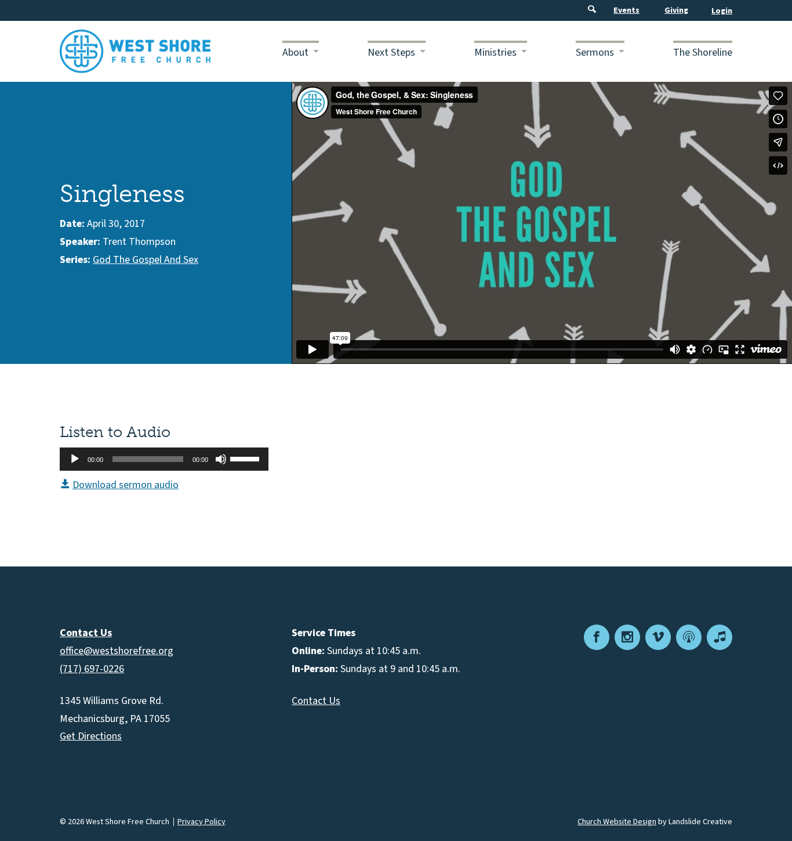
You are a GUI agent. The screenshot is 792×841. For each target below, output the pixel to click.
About (295, 52)
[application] (164, 459)
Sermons (595, 52)
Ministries (495, 52)
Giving (676, 10)
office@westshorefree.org (116, 651)
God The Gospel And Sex (145, 259)
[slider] (246, 457)
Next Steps (391, 52)
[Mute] (221, 459)
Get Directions (91, 736)
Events (626, 10)
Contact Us (316, 701)
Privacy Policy (201, 822)
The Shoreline (702, 52)
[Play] (75, 459)
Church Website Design (616, 822)
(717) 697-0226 (92, 669)
